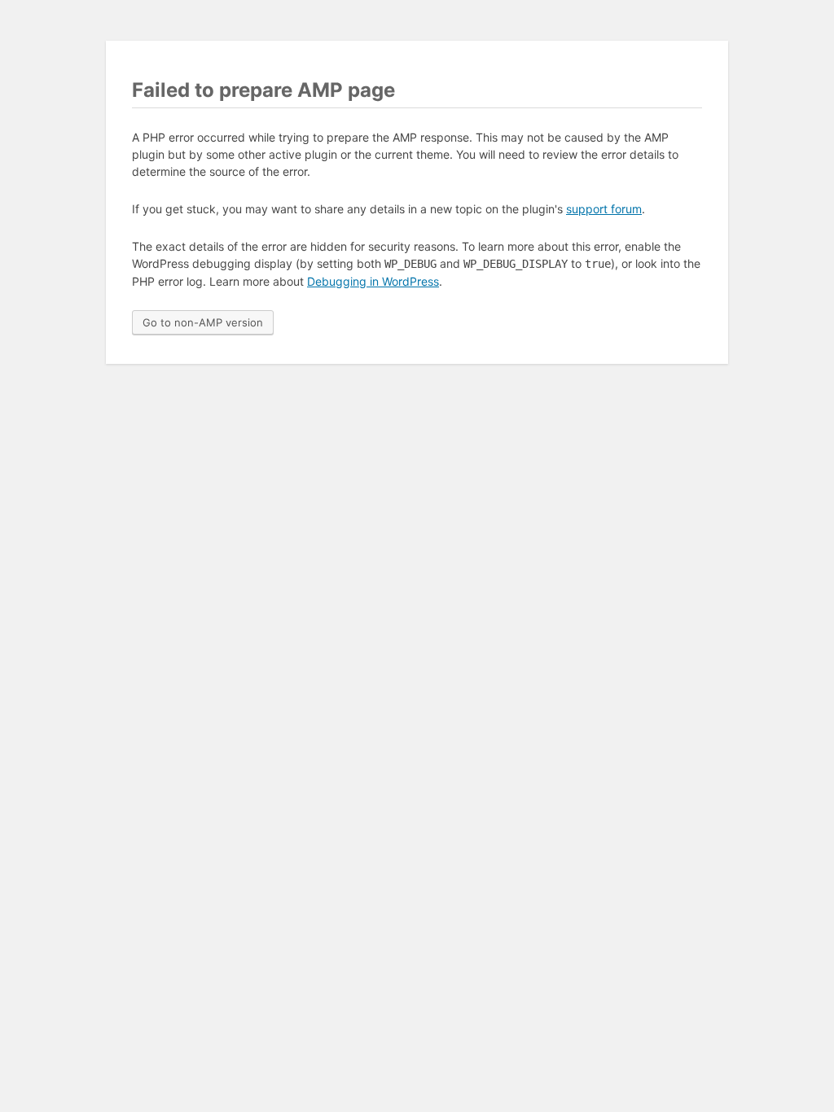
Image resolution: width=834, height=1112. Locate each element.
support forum (604, 209)
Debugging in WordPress (373, 281)
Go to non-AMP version (203, 322)
